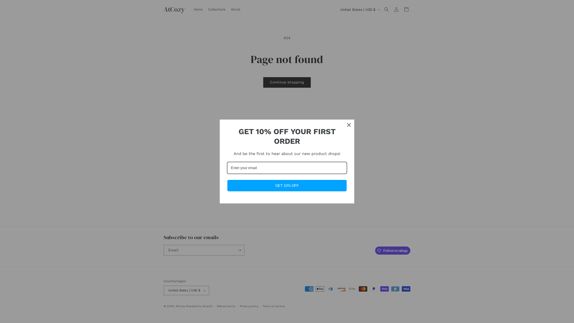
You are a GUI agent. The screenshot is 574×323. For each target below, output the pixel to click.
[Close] (349, 125)
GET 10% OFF (287, 186)
